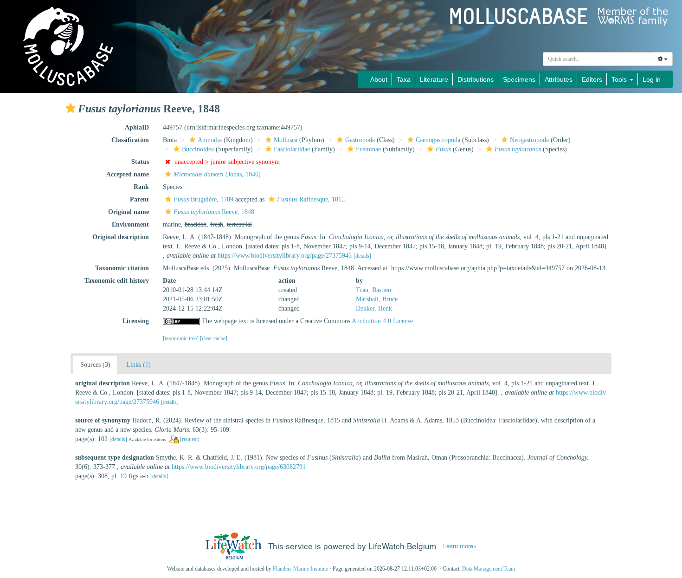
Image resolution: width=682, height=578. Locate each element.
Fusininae (368, 149)
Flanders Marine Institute (300, 568)
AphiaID (137, 127)
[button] (70, 108)
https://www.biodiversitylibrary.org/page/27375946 (285, 255)
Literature (434, 79)
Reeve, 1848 (214, 211)
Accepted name (127, 174)
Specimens (519, 79)
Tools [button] (620, 79)
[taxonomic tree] (181, 338)
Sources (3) (95, 364)
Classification (130, 139)
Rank (141, 186)
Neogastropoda (529, 139)
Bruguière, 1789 (203, 199)
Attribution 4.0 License (382, 321)
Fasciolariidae (292, 149)
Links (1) (138, 364)
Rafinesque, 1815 (311, 199)
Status (140, 161)
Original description (120, 237)
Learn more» (459, 546)
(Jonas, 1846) (217, 174)
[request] (189, 439)
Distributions (475, 79)
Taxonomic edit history (116, 280)
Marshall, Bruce (377, 299)
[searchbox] (598, 58)
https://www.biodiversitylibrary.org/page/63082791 (239, 466)
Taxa (404, 79)
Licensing (135, 321)
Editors (592, 79)
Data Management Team (488, 568)
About (378, 79)
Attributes (559, 79)
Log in (652, 79)
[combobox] (598, 59)
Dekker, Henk (374, 308)
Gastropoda (360, 139)
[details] (362, 256)
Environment (130, 224)
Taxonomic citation (122, 268)
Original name (128, 211)
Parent (139, 199)
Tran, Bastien (373, 289)
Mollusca (285, 139)
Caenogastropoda (438, 139)
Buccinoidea (198, 149)
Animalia (210, 139)
